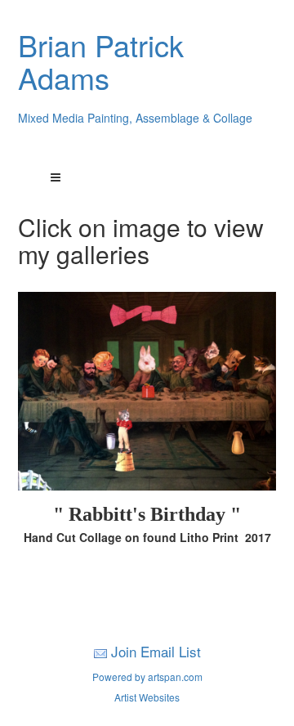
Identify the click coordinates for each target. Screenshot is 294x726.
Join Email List (156, 651)
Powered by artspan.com (147, 676)
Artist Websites (147, 697)
